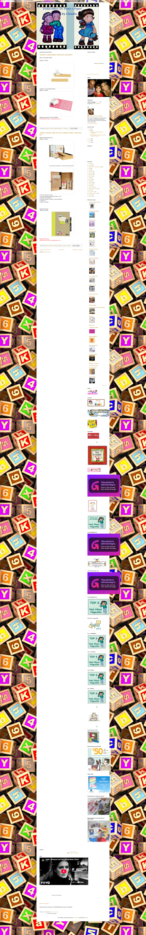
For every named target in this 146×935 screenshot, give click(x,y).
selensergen (75, 917)
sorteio (90, 163)
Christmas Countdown (44, 903)
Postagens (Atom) (46, 251)
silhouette (91, 196)
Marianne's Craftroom (94, 363)
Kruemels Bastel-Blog (94, 211)
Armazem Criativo (93, 354)
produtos (90, 194)
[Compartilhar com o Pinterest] (76, 128)
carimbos (90, 179)
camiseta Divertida (73, 851)
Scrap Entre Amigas (93, 249)
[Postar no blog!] (72, 128)
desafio (90, 185)
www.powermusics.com (55, 911)
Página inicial (61, 249)
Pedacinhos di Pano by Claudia (95, 116)
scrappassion (92, 267)
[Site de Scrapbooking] (97, 442)
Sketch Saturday (92, 305)
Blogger (86, 917)
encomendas (91, 187)
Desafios (90, 165)
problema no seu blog (93, 193)
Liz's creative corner (93, 276)
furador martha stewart (93, 188)
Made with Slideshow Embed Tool (93, 74)
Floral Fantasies (92, 231)
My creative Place (93, 367)
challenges (91, 182)
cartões (90, 180)
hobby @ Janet (92, 285)
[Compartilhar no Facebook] (75, 128)
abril (91, 130)
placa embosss (92, 191)
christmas (91, 184)
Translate (98, 103)
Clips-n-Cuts (91, 229)
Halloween (91, 173)
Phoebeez (91, 316)
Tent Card (91, 176)
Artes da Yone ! (92, 376)
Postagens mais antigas (78, 249)
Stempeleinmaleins (93, 345)
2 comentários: (66, 128)
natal (90, 169)
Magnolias (91, 174)
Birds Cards (91, 325)
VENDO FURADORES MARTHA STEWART (56, 55)
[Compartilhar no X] (74, 128)
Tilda (90, 177)
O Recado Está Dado (93, 365)
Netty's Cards (92, 240)
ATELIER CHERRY (93, 336)
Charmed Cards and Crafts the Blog (97, 307)
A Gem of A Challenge (94, 258)
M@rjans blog (92, 220)
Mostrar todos (104, 385)
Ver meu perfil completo (92, 123)
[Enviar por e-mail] (71, 128)
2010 (90, 142)
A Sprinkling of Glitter (93, 327)
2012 (90, 138)
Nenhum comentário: (67, 245)
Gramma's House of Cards (95, 202)
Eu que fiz (91, 171)
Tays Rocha (91, 296)
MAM (90, 168)
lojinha (90, 190)
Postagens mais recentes (45, 249)
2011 (90, 140)
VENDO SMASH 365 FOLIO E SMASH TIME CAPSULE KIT (98, 135)
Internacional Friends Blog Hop (95, 166)
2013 (90, 129)
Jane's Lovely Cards (93, 294)
